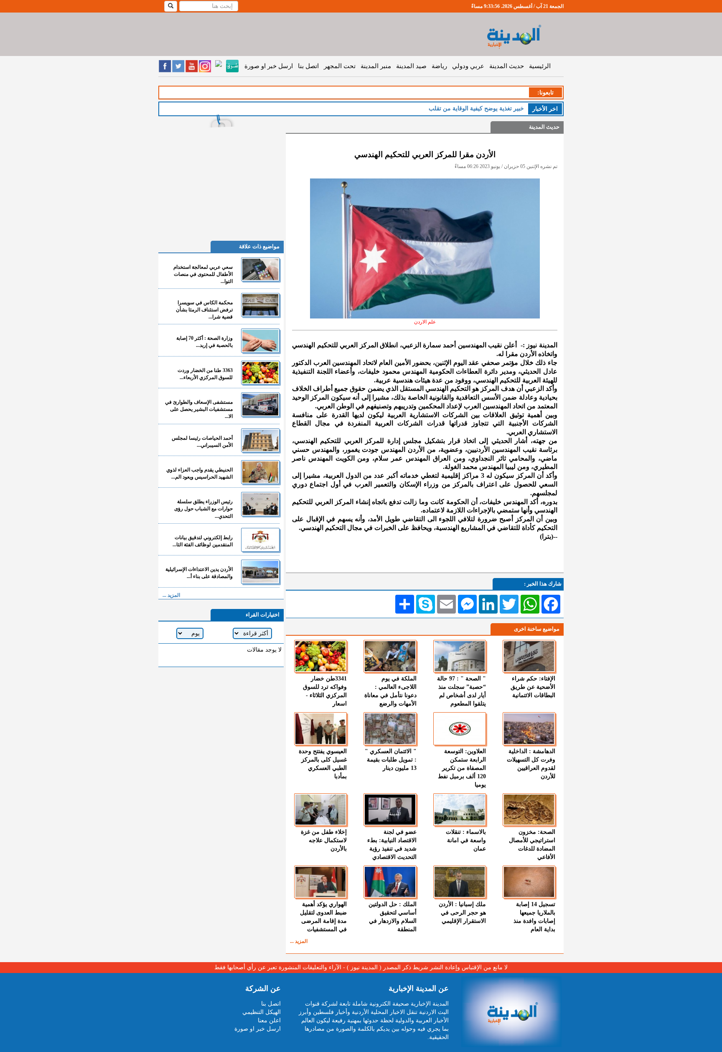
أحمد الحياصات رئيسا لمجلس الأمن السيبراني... (202, 441)
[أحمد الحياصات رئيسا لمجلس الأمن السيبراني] (260, 440)
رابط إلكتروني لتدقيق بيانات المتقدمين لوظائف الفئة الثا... (203, 541)
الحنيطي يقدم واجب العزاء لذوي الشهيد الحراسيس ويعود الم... (199, 473)
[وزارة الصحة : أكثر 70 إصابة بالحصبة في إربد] (260, 340)
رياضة (439, 66)
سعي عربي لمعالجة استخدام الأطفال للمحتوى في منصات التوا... (203, 274)
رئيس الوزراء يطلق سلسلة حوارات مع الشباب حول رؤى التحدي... (203, 509)
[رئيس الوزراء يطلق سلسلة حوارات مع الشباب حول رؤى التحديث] (260, 504)
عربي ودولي (468, 66)
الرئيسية (540, 66)
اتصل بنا (308, 66)
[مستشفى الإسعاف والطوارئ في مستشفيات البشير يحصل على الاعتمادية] (260, 404)
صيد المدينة (411, 66)
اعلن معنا (269, 1020)
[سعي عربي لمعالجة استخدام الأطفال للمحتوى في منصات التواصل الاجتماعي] (260, 269)
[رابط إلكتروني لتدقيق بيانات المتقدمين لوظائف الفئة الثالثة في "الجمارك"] (260, 540)
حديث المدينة (506, 66)
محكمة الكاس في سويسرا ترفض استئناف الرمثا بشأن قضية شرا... (204, 310)
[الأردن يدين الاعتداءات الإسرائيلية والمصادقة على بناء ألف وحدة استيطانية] (260, 571)
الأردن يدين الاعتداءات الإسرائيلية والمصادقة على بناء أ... (199, 572)
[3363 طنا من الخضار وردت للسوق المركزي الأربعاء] (260, 373)
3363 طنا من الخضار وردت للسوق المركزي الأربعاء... (205, 373)
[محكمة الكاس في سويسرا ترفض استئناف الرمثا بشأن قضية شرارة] (260, 305)
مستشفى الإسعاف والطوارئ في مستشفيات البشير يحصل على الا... (199, 409)
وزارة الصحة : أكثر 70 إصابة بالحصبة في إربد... (204, 341)
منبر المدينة (376, 66)
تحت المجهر (340, 66)
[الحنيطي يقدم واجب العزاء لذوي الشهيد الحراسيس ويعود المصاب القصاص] (260, 472)
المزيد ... (299, 941)
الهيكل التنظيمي (261, 1012)
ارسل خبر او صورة (268, 66)
